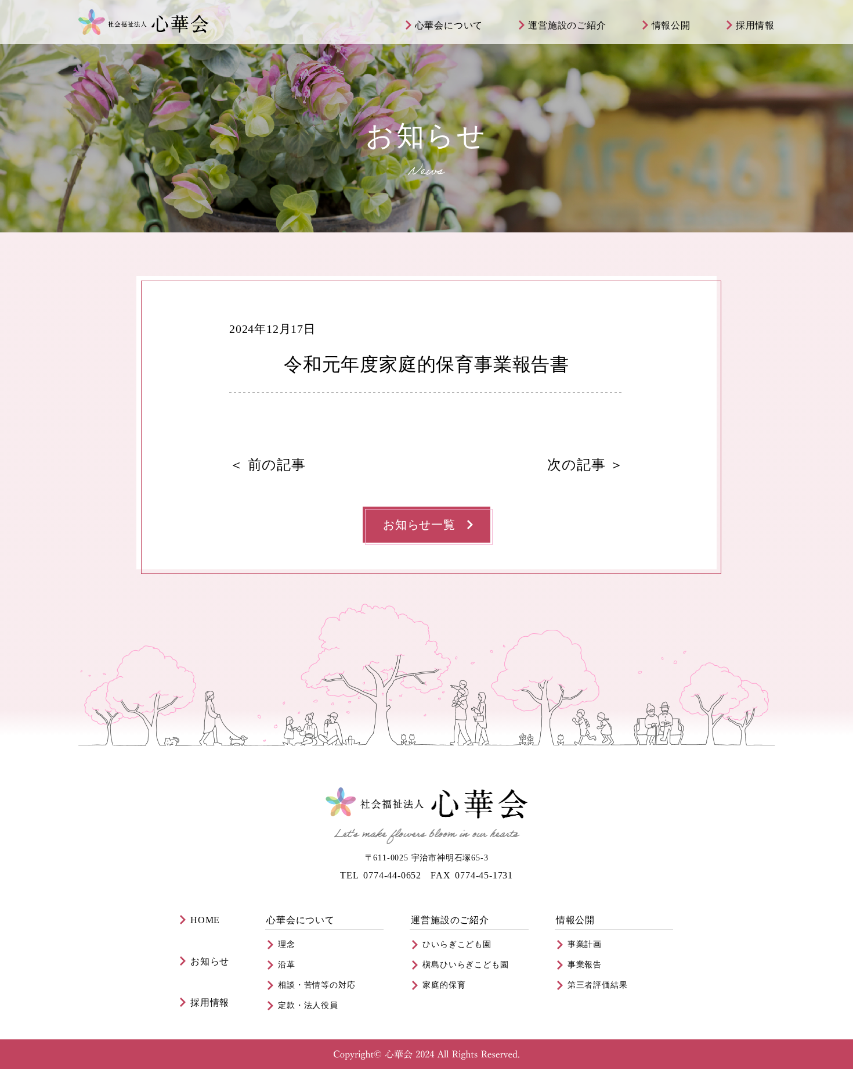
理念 (286, 944)
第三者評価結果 (598, 985)
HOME (205, 920)
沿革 (286, 964)
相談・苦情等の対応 (316, 985)
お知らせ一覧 (419, 524)
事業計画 (585, 944)
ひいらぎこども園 (456, 944)
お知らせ (209, 961)
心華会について (449, 25)
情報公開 (671, 25)
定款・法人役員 (308, 1005)
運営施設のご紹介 (567, 25)
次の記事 (576, 464)
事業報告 (585, 964)
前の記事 (277, 464)
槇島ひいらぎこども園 (465, 964)
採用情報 (755, 25)
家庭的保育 (443, 985)
